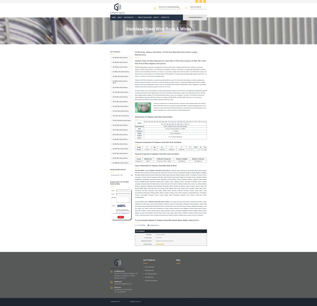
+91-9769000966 (140, 225)
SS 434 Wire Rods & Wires (120, 158)
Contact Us (165, 17)
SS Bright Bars (149, 277)
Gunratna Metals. (125, 301)
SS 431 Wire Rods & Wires (120, 153)
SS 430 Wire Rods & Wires (120, 144)
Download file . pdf (117, 175)
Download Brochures (195, 17)
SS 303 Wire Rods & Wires (120, 62)
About (120, 17)
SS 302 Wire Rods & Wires (120, 58)
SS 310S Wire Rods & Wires (120, 92)
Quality (156, 17)
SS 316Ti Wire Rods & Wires (121, 111)
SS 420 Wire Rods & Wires (120, 139)
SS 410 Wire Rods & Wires (120, 130)
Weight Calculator (145, 17)
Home (114, 17)
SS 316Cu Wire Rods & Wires (121, 116)
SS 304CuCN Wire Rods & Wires (120, 82)
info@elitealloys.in (154, 225)
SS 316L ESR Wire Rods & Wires (122, 120)
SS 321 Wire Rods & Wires (120, 125)
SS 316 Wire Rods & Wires (120, 102)
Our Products (129, 17)
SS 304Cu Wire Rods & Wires (121, 72)
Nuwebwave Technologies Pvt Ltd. (197, 301)
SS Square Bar (149, 270)
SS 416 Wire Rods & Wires (120, 135)
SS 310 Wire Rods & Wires (120, 87)
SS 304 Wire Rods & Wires (120, 67)
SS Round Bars (149, 267)
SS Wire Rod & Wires (151, 280)
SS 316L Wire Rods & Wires (120, 106)
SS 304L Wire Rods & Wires (120, 76)
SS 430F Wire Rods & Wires (120, 149)
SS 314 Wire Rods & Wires (120, 97)
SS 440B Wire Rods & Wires (120, 163)
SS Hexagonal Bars (151, 274)
